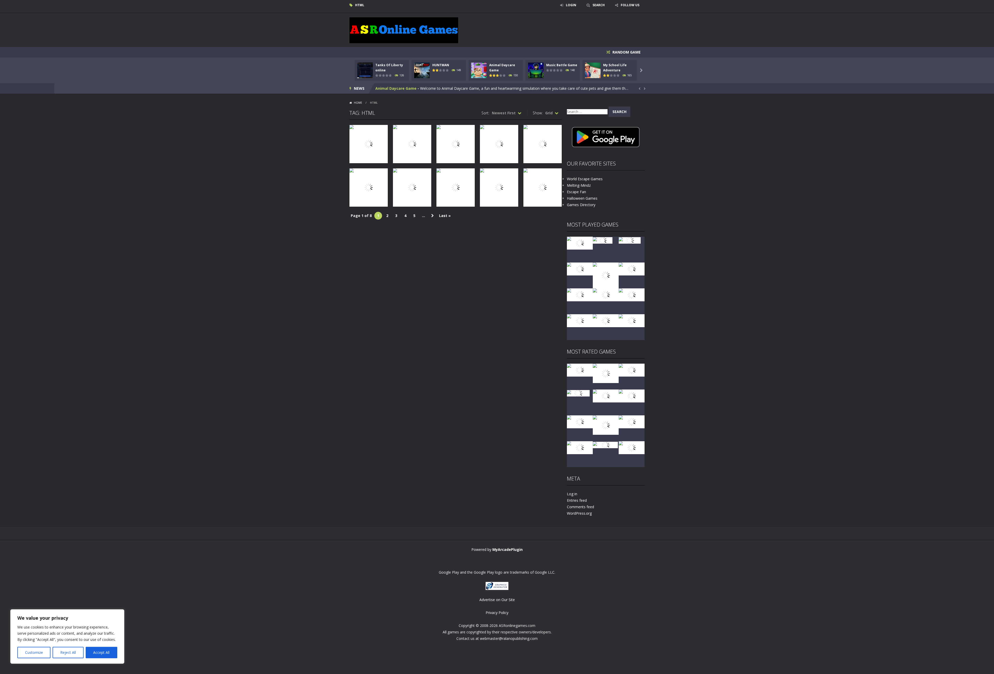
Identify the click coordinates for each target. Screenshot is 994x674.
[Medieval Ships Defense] (580, 369)
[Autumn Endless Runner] (606, 320)
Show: (538, 112)
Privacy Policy (497, 612)
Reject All (68, 652)
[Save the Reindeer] (632, 320)
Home (358, 102)
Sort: (485, 112)
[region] (67, 636)
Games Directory (581, 204)
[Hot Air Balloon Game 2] (606, 372)
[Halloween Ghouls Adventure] (606, 424)
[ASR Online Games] (403, 29)
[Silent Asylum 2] (580, 421)
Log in (572, 493)
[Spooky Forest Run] (580, 242)
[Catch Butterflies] (632, 395)
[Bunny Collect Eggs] (580, 447)
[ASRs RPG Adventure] (632, 268)
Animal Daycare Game (395, 88)
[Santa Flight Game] (606, 294)
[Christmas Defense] (580, 294)
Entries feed (577, 500)
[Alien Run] (602, 239)
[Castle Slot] (630, 239)
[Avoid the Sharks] (632, 294)
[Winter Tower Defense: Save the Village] (606, 275)
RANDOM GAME (626, 52)
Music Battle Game (561, 65)
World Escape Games (585, 178)
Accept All (101, 652)
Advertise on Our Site (497, 599)
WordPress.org (579, 513)
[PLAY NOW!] (365, 70)
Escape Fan (576, 191)
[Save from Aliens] (632, 369)
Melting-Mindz (579, 185)
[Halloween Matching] (606, 395)
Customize (34, 652)
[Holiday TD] (578, 392)
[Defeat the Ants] (632, 421)
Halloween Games (582, 198)
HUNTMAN (440, 65)
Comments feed (580, 506)
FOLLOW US (630, 5)
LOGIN (571, 5)
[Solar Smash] (605, 444)
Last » (445, 215)
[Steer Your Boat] (580, 268)
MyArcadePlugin (507, 549)
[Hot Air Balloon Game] (580, 320)
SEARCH (599, 5)
